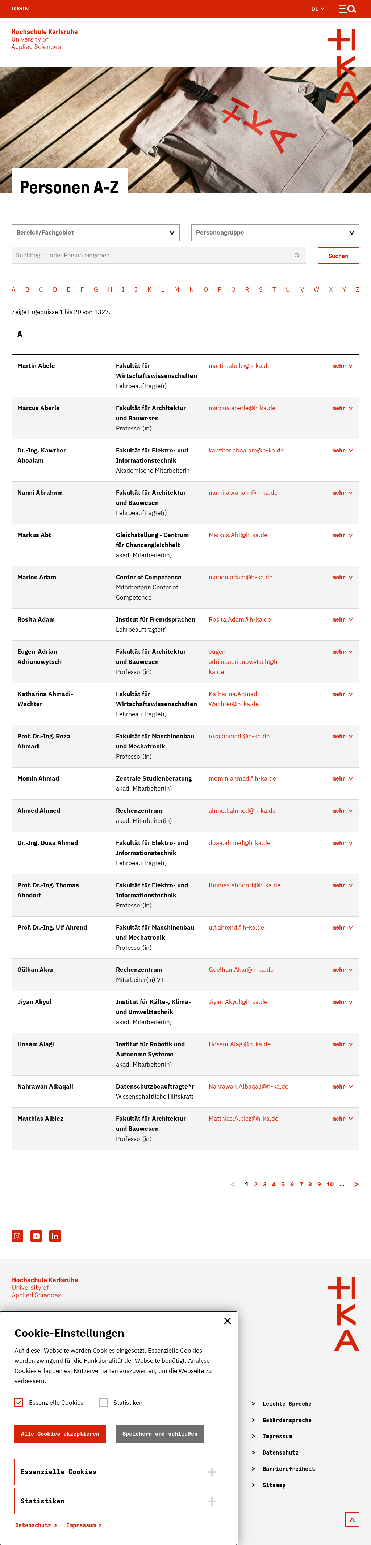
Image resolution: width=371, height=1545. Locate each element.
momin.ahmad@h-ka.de (242, 778)
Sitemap (274, 1485)
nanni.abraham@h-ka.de (243, 493)
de (315, 8)
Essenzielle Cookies (56, 1403)
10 (330, 1184)
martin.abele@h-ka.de (240, 366)
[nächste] (356, 1184)
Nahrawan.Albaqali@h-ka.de (248, 1086)
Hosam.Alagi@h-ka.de (240, 1044)
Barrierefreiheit (289, 1468)
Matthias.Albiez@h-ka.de (243, 1119)
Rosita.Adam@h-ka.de (240, 619)
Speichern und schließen (159, 1433)
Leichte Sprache (287, 1403)
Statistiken (128, 1403)
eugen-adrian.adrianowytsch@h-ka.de (244, 662)
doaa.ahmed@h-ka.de (239, 843)
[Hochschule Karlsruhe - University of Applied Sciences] (45, 41)
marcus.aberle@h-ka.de (242, 408)
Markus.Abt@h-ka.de (238, 535)
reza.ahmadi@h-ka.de (239, 736)
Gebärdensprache (287, 1420)
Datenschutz (281, 1452)
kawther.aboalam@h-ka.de (246, 450)
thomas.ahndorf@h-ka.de (244, 885)
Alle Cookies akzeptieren (60, 1433)
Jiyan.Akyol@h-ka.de (238, 1002)
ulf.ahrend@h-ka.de (236, 927)
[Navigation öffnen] (347, 10)
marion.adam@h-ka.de (240, 577)
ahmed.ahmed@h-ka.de (242, 811)
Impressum (277, 1436)
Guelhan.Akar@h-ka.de (241, 970)
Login (20, 8)
